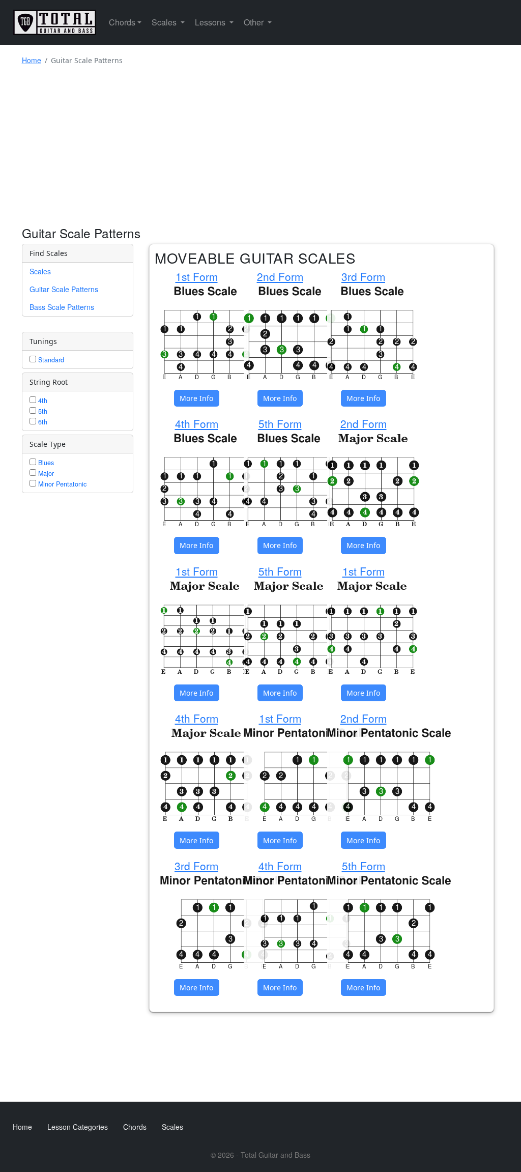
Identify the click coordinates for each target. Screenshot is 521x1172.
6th (41, 421)
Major (45, 473)
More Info (196, 398)
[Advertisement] (261, 149)
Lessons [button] (211, 22)
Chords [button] (122, 22)
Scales (40, 271)
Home (31, 60)
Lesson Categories (77, 1127)
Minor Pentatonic (61, 484)
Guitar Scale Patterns (64, 289)
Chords (135, 1127)
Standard (50, 359)
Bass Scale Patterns (62, 307)
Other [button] (255, 22)
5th (41, 411)
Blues (45, 462)
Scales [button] (165, 22)
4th (41, 400)
